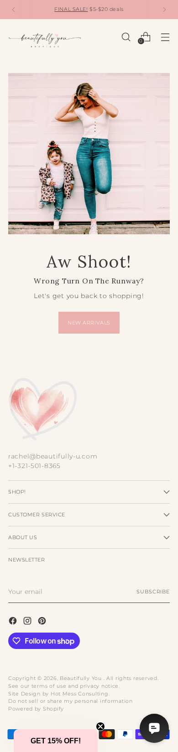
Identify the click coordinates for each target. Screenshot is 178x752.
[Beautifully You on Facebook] (13, 622)
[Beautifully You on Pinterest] (42, 622)
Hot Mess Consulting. (80, 693)
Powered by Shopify (36, 709)
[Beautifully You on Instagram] (28, 622)
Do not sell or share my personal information (70, 701)
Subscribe (153, 591)
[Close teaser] (100, 726)
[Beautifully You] (44, 37)
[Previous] (14, 9)
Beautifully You (82, 678)
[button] (56, 740)
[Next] (164, 9)
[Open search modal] (125, 36)
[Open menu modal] (165, 36)
